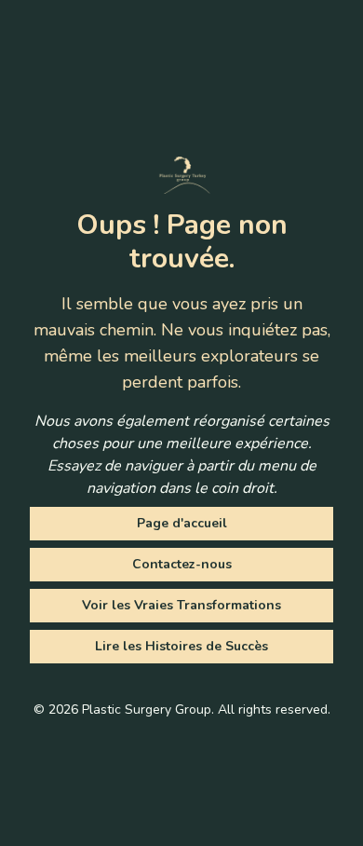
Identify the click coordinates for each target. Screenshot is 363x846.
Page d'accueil (182, 523)
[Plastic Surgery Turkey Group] (181, 175)
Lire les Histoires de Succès (181, 646)
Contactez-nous (182, 564)
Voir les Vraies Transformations (181, 605)
